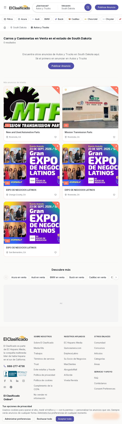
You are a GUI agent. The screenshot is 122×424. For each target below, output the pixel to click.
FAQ (96, 378)
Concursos (99, 348)
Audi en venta (38, 277)
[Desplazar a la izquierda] (6, 277)
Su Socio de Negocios (75, 358)
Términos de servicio (44, 358)
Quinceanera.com (72, 348)
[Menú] (5, 7)
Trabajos (38, 353)
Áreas (97, 364)
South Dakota (19, 27)
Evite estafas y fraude (44, 369)
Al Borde (68, 375)
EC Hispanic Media (73, 342)
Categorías (99, 358)
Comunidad (99, 342)
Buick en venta (76, 277)
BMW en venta (57, 277)
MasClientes (70, 364)
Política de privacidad (44, 375)
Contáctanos (100, 383)
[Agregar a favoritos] (55, 137)
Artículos (98, 353)
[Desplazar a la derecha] (116, 277)
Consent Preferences (104, 388)
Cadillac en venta (97, 277)
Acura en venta (18, 277)
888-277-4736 (16, 366)
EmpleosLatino (71, 353)
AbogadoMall (70, 369)
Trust (36, 364)
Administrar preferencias (18, 419)
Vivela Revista (71, 380)
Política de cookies (43, 380)
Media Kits (39, 348)
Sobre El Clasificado (44, 342)
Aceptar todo (65, 419)
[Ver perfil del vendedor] (7, 89)
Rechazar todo (44, 419)
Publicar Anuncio (106, 7)
